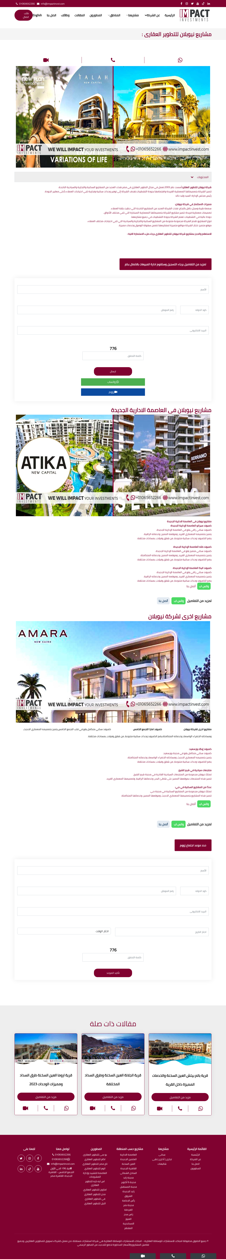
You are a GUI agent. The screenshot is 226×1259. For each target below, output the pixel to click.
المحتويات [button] (202, 177)
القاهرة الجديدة (128, 1169)
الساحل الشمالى (128, 1173)
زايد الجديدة (129, 1192)
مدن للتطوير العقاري (95, 1194)
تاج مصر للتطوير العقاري (94, 1164)
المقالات (80, 15)
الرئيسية (170, 15)
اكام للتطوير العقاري (94, 1159)
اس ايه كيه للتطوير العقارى (95, 1183)
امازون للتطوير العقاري (95, 1190)
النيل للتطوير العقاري (95, 1204)
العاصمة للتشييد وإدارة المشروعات (95, 1175)
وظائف (65, 15)
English (37, 15)
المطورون (96, 15)
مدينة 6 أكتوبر (128, 1182)
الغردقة (128, 1210)
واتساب (111, 381)
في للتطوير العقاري (95, 1199)
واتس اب (204, 586)
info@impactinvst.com (53, 3)
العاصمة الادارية (128, 1155)
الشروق (128, 1196)
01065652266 (27, 3)
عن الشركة (195, 1159)
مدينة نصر (128, 1205)
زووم (111, 392)
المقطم (128, 1228)
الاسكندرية (128, 1224)
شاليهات (161, 1164)
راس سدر (128, 1215)
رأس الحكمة (128, 1201)
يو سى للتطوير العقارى (95, 1155)
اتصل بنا (51, 15)
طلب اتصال (26, 15)
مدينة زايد (128, 1178)
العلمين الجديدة (128, 1159)
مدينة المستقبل (128, 1187)
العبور (128, 1219)
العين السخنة (128, 1164)
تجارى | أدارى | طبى (162, 1159)
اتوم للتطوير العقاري (94, 1169)
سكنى (162, 1155)
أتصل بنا (191, 586)
